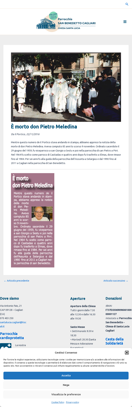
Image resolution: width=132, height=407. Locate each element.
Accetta (66, 375)
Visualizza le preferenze (66, 394)
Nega (66, 384)
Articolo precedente (16, 280)
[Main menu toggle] (125, 21)
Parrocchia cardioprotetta (12, 336)
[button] (127, 352)
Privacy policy (72, 402)
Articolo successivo (115, 280)
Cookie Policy (57, 402)
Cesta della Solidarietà (115, 341)
